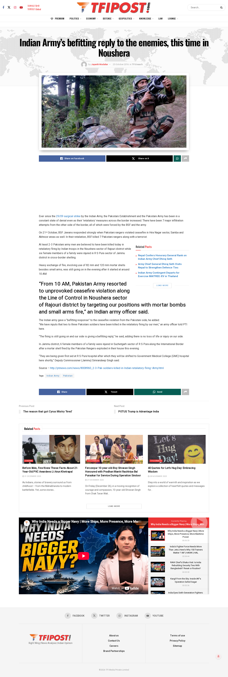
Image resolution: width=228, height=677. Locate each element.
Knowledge (145, 18)
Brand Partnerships (114, 651)
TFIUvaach (137, 64)
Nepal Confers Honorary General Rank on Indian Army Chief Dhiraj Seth (162, 257)
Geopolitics (125, 18)
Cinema (29, 461)
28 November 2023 (158, 476)
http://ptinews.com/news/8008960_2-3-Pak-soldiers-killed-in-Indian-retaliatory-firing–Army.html (107, 368)
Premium (59, 18)
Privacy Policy (177, 641)
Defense (107, 18)
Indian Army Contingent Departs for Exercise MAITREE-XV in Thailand (158, 274)
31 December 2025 (32, 476)
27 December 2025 (95, 480)
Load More (162, 285)
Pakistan (68, 375)
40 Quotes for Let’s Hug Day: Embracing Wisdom (171, 470)
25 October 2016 (121, 64)
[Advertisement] (114, 191)
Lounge (172, 18)
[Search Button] (222, 7)
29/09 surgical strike (68, 216)
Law (160, 18)
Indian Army (53, 375)
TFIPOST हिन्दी (33, 5)
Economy (91, 18)
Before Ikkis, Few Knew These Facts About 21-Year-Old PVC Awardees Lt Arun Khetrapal (50, 470)
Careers (113, 646)
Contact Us (114, 641)
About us (114, 635)
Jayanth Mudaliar (99, 64)
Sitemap (177, 646)
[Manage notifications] (218, 656)
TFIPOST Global (34, 9)
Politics (74, 18)
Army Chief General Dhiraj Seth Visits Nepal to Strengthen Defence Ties (160, 265)
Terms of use (177, 635)
